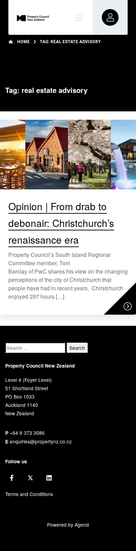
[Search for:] (35, 348)
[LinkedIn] (49, 478)
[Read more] (127, 306)
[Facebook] (12, 478)
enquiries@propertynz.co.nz (41, 441)
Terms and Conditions (29, 493)
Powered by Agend (68, 524)
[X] (30, 478)
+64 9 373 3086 (27, 432)
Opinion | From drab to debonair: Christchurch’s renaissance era (61, 222)
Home (23, 41)
